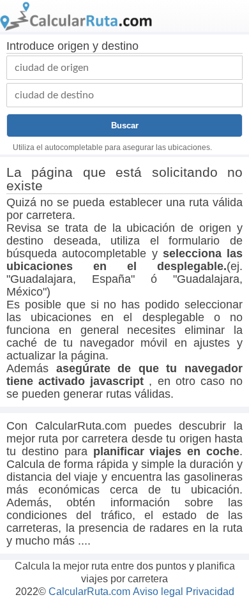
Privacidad (210, 591)
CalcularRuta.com (89, 591)
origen (73, 46)
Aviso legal (158, 591)
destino (120, 46)
